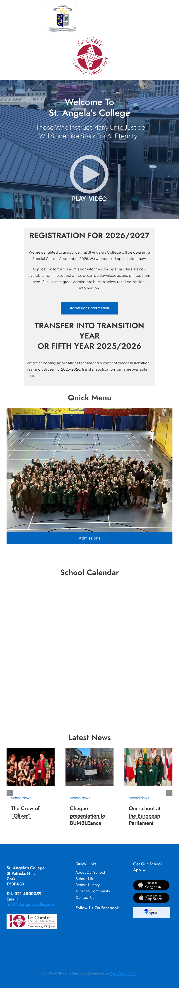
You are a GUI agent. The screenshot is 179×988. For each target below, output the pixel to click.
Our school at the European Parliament (144, 815)
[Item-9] (148, 749)
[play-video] (89, 155)
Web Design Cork (123, 973)
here (30, 375)
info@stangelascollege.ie (30, 904)
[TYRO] (151, 909)
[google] (151, 882)
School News (21, 798)
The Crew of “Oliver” (25, 812)
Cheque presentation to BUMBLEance (87, 815)
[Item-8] (89, 749)
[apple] (151, 894)
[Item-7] (31, 749)
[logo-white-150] (62, 4)
